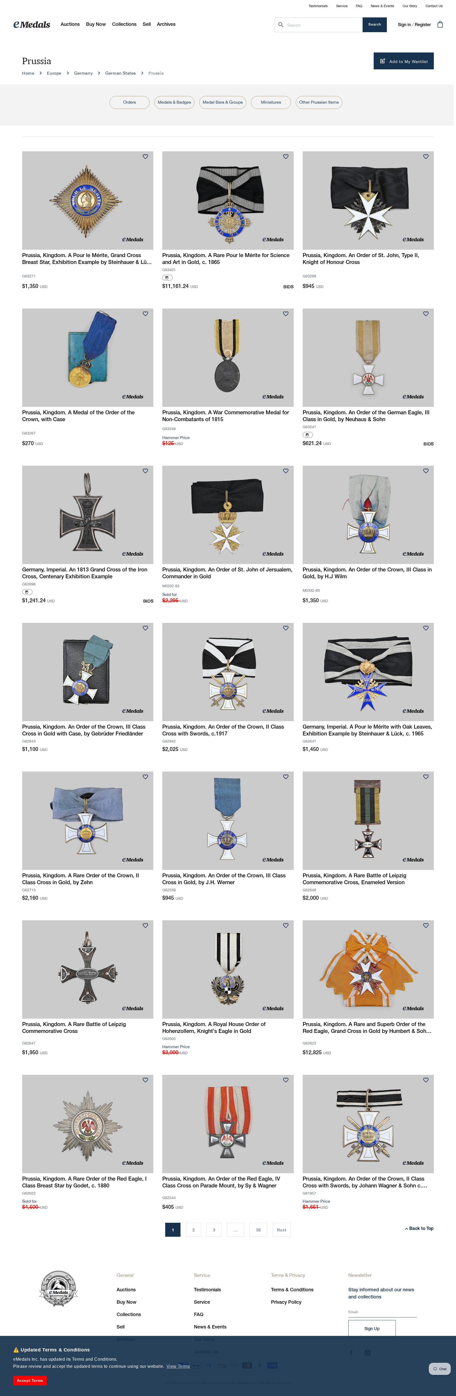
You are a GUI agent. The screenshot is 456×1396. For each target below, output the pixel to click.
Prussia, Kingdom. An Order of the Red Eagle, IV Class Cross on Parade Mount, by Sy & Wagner (221, 1182)
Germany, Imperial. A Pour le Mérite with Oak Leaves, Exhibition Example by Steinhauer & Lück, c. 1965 (367, 730)
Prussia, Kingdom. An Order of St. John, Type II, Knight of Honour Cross (361, 259)
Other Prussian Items (319, 102)
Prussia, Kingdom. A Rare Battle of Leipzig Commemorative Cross (74, 1028)
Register (423, 25)
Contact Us (434, 6)
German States (120, 73)
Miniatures (271, 102)
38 (258, 1229)
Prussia (156, 73)
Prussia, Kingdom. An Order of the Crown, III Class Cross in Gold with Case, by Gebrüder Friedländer (83, 730)
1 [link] (173, 1229)
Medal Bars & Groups (223, 102)
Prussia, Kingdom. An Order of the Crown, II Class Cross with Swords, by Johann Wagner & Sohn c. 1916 (363, 1183)
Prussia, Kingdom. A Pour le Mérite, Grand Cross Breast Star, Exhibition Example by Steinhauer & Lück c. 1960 (87, 259)
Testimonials (318, 6)
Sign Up (372, 1329)
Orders (129, 102)
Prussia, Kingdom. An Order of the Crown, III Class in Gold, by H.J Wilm (367, 573)
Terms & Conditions (292, 1290)
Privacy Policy (286, 1302)
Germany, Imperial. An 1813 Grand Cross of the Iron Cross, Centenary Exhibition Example (84, 573)
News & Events (382, 6)
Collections (129, 1315)
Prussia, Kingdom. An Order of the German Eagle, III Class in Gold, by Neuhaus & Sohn (366, 416)
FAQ (359, 6)
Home (28, 73)
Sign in (404, 25)
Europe (54, 73)
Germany (83, 73)
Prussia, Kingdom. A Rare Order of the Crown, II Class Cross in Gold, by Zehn (80, 879)
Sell (121, 1327)
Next (281, 1229)
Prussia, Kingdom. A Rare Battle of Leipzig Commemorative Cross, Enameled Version (354, 879)
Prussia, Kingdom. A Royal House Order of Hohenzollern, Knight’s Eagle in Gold (213, 1028)
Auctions (126, 1290)
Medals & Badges (174, 102)
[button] (96, 24)
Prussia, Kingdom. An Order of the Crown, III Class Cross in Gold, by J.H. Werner (224, 879)
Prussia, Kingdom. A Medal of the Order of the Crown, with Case (78, 416)
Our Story (410, 6)
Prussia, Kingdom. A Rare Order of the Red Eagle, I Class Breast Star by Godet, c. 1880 (84, 1182)
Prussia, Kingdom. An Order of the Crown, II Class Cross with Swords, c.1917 (223, 730)
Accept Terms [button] (30, 1380)
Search (374, 24)
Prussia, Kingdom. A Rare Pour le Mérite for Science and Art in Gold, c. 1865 (225, 259)
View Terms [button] (178, 1366)
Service (342, 6)
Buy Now (126, 1302)
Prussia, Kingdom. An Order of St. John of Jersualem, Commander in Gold (227, 573)
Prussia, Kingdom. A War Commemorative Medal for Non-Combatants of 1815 (225, 416)
